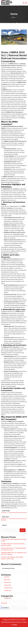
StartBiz (15, 624)
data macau (4, 603)
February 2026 (7, 582)
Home (13, 17)
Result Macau (5, 607)
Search (4, 525)
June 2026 (6, 577)
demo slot (3, 520)
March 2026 (7, 579)
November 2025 (8, 588)
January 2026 (7, 585)
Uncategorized (7, 598)
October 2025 (7, 590)
